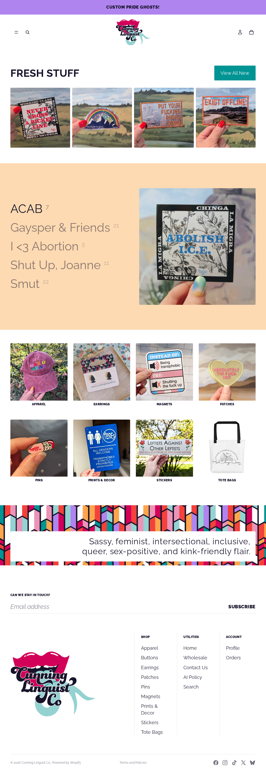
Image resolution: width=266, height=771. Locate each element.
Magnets (150, 696)
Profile (233, 648)
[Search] (27, 32)
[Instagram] (225, 763)
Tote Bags (152, 732)
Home (190, 648)
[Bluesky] (252, 763)
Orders (233, 657)
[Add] (62, 139)
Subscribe (242, 606)
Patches (150, 677)
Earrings (150, 667)
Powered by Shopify (66, 762)
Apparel (149, 648)
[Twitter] (243, 763)
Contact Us (195, 667)
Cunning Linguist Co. (36, 762)
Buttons (149, 657)
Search (191, 687)
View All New (235, 73)
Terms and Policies (133, 762)
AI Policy (192, 677)
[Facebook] (216, 763)
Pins (145, 687)
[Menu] (16, 32)
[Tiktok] (234, 763)
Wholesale (195, 657)
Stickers (149, 722)
